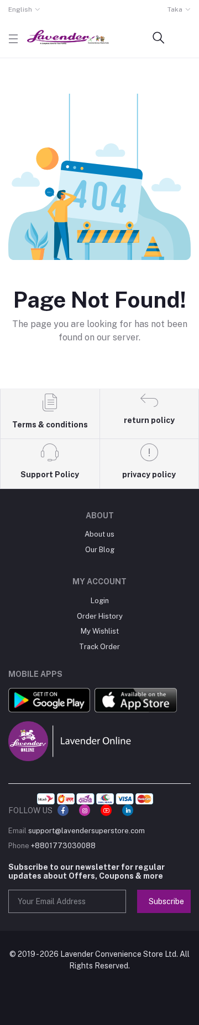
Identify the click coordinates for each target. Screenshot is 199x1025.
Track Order (99, 646)
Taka (174, 9)
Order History (100, 616)
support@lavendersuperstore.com (86, 831)
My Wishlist (100, 631)
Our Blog (99, 549)
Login (100, 600)
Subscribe (166, 901)
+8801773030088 (63, 846)
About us (99, 534)
